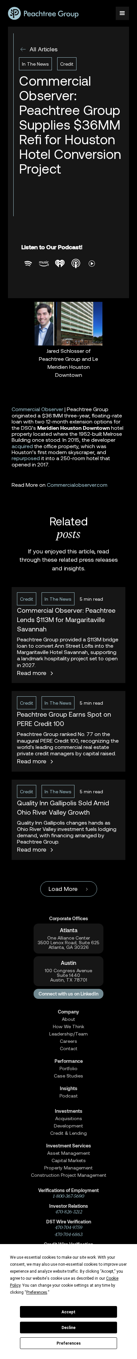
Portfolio (68, 1068)
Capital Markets (69, 1160)
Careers (68, 1041)
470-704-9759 (68, 1227)
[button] (122, 13)
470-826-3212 (68, 1212)
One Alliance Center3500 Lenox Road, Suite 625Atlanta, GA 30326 (68, 943)
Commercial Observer (37, 409)
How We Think (68, 1026)
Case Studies (68, 1075)
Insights (68, 1088)
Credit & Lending (68, 1133)
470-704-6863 (68, 1234)
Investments (68, 1111)
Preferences (69, 1343)
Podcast (69, 1095)
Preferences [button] (36, 1292)
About (68, 1019)
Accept (68, 1312)
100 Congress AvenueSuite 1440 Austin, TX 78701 (68, 975)
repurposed (26, 458)
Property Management (68, 1167)
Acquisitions (68, 1118)
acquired (22, 446)
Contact (68, 1048)
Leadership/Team (68, 1033)
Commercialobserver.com (77, 484)
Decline (68, 1327)
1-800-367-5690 (68, 1196)
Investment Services (68, 1145)
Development (68, 1125)
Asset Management (68, 1153)
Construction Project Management (68, 1175)
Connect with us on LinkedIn (68, 994)
